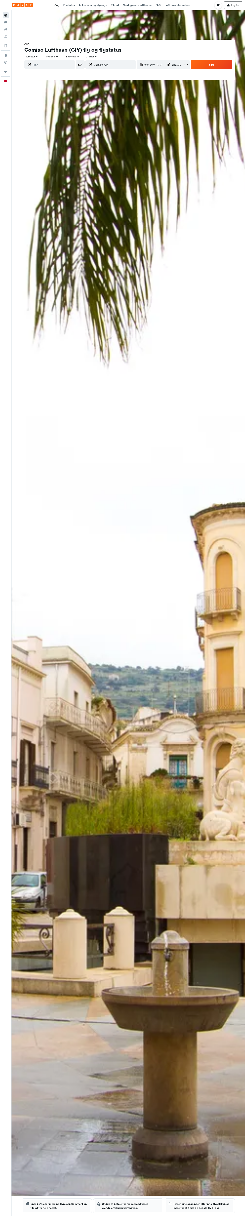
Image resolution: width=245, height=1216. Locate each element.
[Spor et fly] (5, 62)
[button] (5, 5)
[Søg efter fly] (5, 15)
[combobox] (32, 56)
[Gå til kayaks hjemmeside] (22, 5)
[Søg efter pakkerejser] (5, 36)
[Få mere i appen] (5, 45)
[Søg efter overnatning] (5, 22)
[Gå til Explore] (5, 55)
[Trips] (5, 71)
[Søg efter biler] (5, 29)
